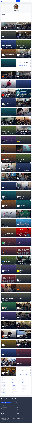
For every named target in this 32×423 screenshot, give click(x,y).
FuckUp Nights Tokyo (7, 122)
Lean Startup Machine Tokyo (8, 63)
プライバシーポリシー (7, 418)
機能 (1, 408)
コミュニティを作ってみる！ (6, 402)
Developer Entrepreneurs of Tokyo (9, 54)
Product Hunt (6, 224)
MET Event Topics (22, 316)
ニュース (2, 413)
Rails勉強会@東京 (7, 335)
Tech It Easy (21, 103)
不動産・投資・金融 (14, 391)
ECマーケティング (14, 379)
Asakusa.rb (21, 261)
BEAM (20, 168)
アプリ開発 (13, 385)
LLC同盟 (20, 363)
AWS (8, 309)
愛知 (3, 189)
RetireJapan (21, 140)
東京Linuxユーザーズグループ (23, 344)
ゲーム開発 (6, 207)
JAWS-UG (5, 307)
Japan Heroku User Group (23, 131)
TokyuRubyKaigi (6, 326)
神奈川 (3, 365)
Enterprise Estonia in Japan (8, 298)
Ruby (5, 96)
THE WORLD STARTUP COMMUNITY (10, 316)
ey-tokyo (20, 298)
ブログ (2, 414)
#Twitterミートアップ (7, 270)
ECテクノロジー (24, 124)
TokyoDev (6, 27)
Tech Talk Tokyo (21, 159)
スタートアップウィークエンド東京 (24, 224)
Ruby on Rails (21, 47)
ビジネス (6, 47)
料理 (22, 391)
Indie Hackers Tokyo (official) (23, 94)
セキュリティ (13, 418)
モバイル (23, 389)
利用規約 (2, 418)
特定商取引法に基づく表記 (4, 419)
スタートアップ (21, 96)
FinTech (23, 379)
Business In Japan (7, 85)
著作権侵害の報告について (19, 418)
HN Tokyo (5, 75)
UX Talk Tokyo (21, 75)
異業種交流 (9, 87)
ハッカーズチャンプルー (8, 103)
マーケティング (8, 263)
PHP (22, 161)
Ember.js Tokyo (21, 45)
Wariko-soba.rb (6, 344)
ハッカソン (21, 226)
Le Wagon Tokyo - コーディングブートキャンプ (11, 94)
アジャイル (8, 189)
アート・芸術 (9, 161)
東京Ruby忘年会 (6, 372)
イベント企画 (18, 408)
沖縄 (3, 105)
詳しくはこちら (15, 402)
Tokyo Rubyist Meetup (22, 26)
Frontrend (20, 307)
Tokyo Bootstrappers (7, 45)
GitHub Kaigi (21, 279)
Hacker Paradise (21, 196)
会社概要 (2, 409)
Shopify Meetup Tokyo (22, 122)
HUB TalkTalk (21, 326)
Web (5, 263)
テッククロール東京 (22, 205)
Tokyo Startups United (22, 233)
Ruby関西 (20, 177)
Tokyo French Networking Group (9, 205)
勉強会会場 (18, 409)
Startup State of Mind (7, 242)
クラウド (24, 133)
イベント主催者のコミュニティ (23, 54)
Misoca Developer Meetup (8, 187)
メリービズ (6, 196)
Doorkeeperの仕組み (4, 407)
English (2, 421)
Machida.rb (21, 187)
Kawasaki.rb (21, 242)
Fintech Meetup (6, 214)
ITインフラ (21, 133)
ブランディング (24, 388)
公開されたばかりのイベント (20, 413)
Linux (12, 382)
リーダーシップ (4, 391)
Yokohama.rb (6, 363)
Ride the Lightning (7, 168)
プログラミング (4, 389)
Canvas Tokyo (6, 159)
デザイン (21, 105)
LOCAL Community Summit (8, 233)
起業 (24, 170)
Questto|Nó (21, 270)
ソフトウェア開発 (10, 47)
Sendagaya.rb (6, 289)
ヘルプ (17, 407)
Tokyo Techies (6, 131)
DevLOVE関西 (21, 335)
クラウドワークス (7, 261)
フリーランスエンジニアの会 (23, 289)
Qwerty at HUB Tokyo (7, 279)
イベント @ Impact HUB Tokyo (9, 140)
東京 (3, 47)
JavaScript (25, 47)
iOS (11, 189)
